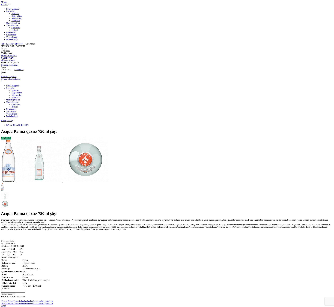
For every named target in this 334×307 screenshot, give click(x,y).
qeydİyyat (10, 60)
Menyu (4, 2)
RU (3, 4)
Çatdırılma (15, 28)
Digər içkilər (16, 16)
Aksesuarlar (16, 18)
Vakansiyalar (11, 37)
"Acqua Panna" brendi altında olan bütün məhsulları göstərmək (27, 301)
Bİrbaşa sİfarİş (7, 120)
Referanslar (11, 32)
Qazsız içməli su (13, 23)
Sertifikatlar (11, 35)
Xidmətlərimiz (12, 25)
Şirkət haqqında (12, 9)
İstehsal (14, 30)
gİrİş (3, 60)
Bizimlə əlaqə (11, 39)
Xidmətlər (15, 21)
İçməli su (15, 13)
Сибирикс (18, 69)
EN (6, 4)
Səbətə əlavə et (8, 294)
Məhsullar (10, 11)
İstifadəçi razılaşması (9, 65)
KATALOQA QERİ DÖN (17, 125)
